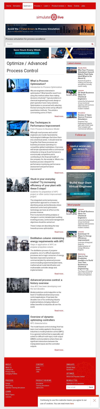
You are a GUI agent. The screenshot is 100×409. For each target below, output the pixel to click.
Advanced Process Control (75, 376)
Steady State (82, 68)
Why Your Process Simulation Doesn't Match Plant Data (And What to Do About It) (86, 74)
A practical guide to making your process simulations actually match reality (85, 83)
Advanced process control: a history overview (46, 284)
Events (76, 6)
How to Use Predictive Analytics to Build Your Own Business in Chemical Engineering (85, 262)
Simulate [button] (16, 6)
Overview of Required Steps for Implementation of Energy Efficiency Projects (85, 246)
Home (8, 6)
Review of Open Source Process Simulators (85, 117)
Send (91, 387)
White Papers (9, 395)
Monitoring (81, 254)
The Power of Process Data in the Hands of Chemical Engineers (85, 273)
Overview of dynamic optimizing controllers (42, 319)
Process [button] (37, 6)
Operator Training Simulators (15, 388)
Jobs (83, 6)
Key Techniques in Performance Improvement (45, 125)
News (70, 6)
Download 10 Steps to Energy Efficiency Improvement (84, 237)
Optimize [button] (27, 6)
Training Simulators (42, 386)
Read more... (59, 116)
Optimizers (39, 388)
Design (7, 383)
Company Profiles (11, 374)
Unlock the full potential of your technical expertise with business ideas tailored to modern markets (86, 104)
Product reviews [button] (58, 6)
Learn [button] (46, 6)
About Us (8, 367)
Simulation (81, 113)
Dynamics (69, 370)
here (72, 403)
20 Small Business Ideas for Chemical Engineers (86, 96)
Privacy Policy (10, 372)
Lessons (81, 90)
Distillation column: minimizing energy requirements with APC (47, 242)
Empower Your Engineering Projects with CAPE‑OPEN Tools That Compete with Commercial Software (85, 125)
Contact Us (9, 370)
